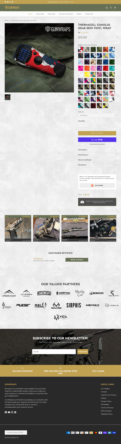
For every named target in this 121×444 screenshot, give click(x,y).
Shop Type (40, 14)
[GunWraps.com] (12, 7)
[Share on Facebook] (85, 194)
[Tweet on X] (83, 194)
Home (7, 20)
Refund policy (106, 411)
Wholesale (105, 404)
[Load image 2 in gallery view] (39, 57)
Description (82, 150)
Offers (30, 14)
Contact (104, 392)
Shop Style (51, 14)
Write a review (77, 260)
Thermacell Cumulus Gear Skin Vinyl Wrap (23, 20)
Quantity (81, 121)
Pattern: (81, 112)
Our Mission (105, 389)
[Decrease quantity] (79, 125)
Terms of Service (107, 408)
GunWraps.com (14, 437)
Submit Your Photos (108, 395)
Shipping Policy (107, 414)
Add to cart (97, 133)
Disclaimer (82, 165)
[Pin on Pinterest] (88, 194)
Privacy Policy (106, 401)
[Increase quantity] (87, 125)
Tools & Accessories (66, 14)
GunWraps (84, 32)
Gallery (79, 14)
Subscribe (82, 352)
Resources (89, 14)
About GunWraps (84, 160)
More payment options (97, 144)
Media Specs (83, 155)
